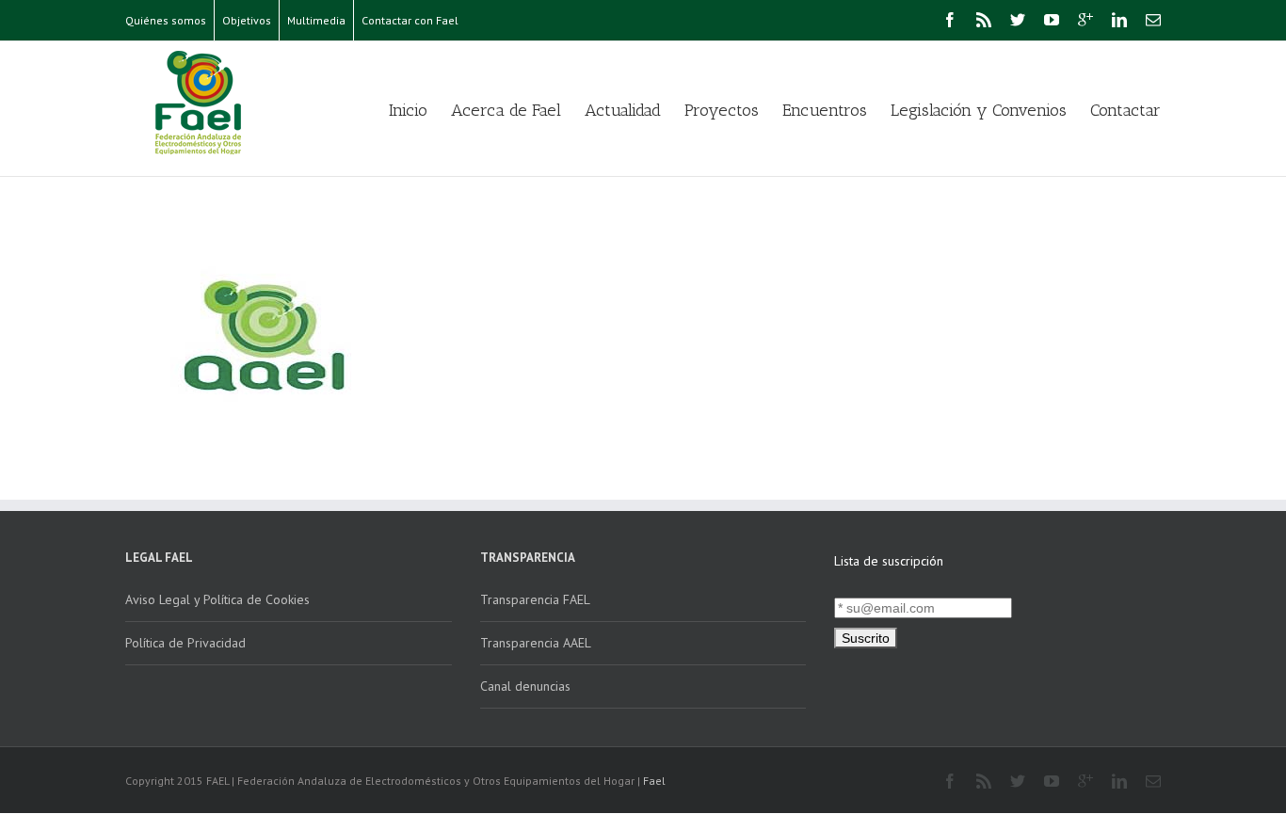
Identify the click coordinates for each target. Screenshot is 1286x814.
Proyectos (721, 110)
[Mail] (1153, 19)
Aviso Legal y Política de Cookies (217, 599)
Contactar (1125, 110)
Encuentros (824, 110)
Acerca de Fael (506, 110)
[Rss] (983, 19)
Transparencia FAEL (535, 599)
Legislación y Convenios (979, 110)
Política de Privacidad (185, 642)
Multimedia (316, 20)
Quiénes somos (165, 20)
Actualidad (623, 110)
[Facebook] (949, 19)
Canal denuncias (525, 686)
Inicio (408, 110)
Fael (654, 781)
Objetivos (246, 20)
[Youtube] (1051, 19)
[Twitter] (1017, 19)
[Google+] (1085, 19)
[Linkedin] (1119, 19)
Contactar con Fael (410, 20)
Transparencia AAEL (535, 642)
